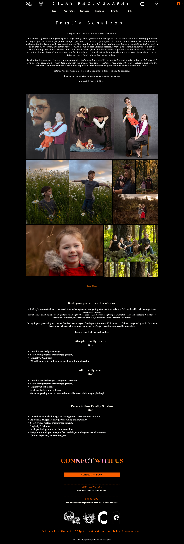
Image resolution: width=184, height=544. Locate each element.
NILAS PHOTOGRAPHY (92, 3)
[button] (69, 11)
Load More (92, 286)
